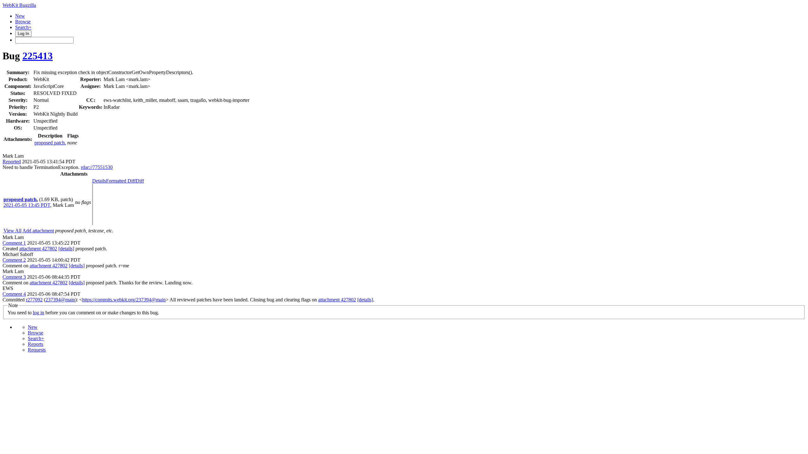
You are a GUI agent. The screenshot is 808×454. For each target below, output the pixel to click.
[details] (66, 248)
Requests (37, 349)
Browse (23, 21)
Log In (23, 33)
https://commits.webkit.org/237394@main (124, 299)
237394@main (60, 299)
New (20, 16)
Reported (12, 161)
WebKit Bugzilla (19, 5)
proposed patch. (50, 142)
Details (99, 180)
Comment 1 (14, 243)
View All (12, 230)
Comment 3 (14, 277)
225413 (37, 55)
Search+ (23, 27)
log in (38, 312)
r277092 (34, 299)
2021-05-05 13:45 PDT (26, 205)
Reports (35, 344)
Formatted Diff (121, 180)
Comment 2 (14, 260)
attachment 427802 (38, 248)
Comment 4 (14, 294)
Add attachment (38, 230)
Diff (140, 180)
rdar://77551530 (97, 167)
